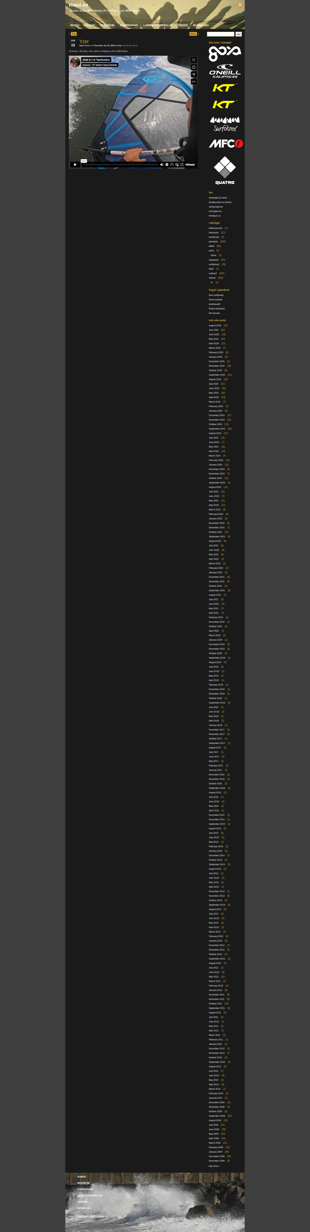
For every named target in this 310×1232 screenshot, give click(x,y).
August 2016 (215, 792)
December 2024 (217, 415)
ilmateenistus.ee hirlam (220, 202)
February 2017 (216, 765)
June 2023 (214, 496)
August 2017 (215, 747)
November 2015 (217, 819)
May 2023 (214, 500)
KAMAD (90, 25)
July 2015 (213, 833)
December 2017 (217, 729)
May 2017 (214, 761)
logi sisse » (214, 1166)
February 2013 (216, 936)
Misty (193, 34)
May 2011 (213, 1026)
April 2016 (214, 810)
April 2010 (214, 1084)
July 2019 (213, 667)
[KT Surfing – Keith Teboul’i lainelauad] (225, 111)
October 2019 (215, 653)
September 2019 (217, 658)
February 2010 (216, 1093)
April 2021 (214, 613)
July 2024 (213, 438)
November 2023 (217, 473)
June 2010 (214, 1075)
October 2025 (215, 370)
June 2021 (214, 604)
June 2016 (214, 801)
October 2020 (215, 626)
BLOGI (75, 25)
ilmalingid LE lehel (218, 198)
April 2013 (214, 927)
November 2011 (216, 999)
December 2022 (217, 523)
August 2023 (215, 487)
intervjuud (214, 232)
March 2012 (214, 981)
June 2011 (214, 1021)
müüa (213, 255)
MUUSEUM (107, 25)
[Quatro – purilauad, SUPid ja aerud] (225, 185)
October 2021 (215, 586)
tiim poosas (214, 313)
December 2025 (217, 361)
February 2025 (216, 406)
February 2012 (216, 985)
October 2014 (215, 860)
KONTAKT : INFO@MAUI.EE (93, 1216)
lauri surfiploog (216, 295)
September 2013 (217, 905)
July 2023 (213, 491)
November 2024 (217, 420)
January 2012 (215, 990)
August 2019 (215, 662)
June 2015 (214, 837)
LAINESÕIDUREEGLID (157, 25)
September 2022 (217, 536)
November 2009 (217, 1107)
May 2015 (214, 842)
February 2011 (216, 1039)
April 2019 (214, 680)
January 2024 (215, 464)
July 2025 (213, 384)
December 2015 (217, 815)
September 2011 (217, 1008)
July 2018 (213, 707)
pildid (211, 246)
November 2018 (217, 694)
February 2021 (216, 617)
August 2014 (215, 869)
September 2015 (217, 824)
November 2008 (217, 1161)
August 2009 (215, 1120)
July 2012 (213, 967)
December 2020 (217, 622)
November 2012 (217, 950)
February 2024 (216, 460)
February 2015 (216, 846)
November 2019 (217, 649)
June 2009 (214, 1129)
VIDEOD (182, 25)
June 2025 (214, 388)
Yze (74, 34)
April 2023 (214, 505)
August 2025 (215, 379)
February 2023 (216, 514)
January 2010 (215, 1098)
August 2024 (215, 433)
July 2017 (213, 752)
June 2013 (214, 918)
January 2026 (215, 357)
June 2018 (214, 711)
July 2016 (213, 797)
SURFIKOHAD (129, 25)
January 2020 (215, 640)
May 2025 (214, 393)
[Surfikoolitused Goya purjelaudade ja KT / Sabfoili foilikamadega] (225, 133)
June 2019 (214, 671)
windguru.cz (215, 215)
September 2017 (217, 743)
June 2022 (214, 550)
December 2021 (217, 577)
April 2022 (214, 559)
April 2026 (214, 343)
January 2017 (215, 770)
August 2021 (215, 595)
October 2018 (215, 698)
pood (211, 250)
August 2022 (215, 541)
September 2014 (217, 864)
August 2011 (215, 1012)
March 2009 (214, 1143)
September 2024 (217, 429)
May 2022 (214, 554)
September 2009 (217, 1116)
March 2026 (214, 348)
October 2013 (215, 900)
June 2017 (214, 756)
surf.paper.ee (215, 211)
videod (134, 45)
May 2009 (214, 1134)
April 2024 (214, 451)
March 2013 (214, 932)
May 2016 (214, 806)
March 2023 (214, 509)
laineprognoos (216, 207)
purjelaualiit (214, 304)
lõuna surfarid (215, 299)
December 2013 (217, 891)
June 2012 (214, 972)
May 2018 (214, 716)
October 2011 (215, 1003)
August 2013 (215, 909)
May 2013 (214, 923)
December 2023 (217, 469)
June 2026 (214, 334)
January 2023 (215, 518)
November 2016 (217, 779)
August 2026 (215, 325)
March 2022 (214, 563)
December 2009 (217, 1102)
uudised (213, 273)
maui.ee (78, 5)
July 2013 (213, 914)
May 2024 (214, 447)
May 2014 (214, 882)
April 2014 (214, 887)
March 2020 (214, 635)
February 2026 (216, 352)
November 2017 (217, 734)
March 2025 (214, 402)
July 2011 (213, 1017)
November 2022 (217, 527)
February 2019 (216, 685)
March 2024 (214, 455)
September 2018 (217, 703)
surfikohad (214, 264)
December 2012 (217, 945)
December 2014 (217, 855)
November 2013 (217, 896)
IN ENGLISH (201, 25)
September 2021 (217, 590)
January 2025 (215, 411)
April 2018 (214, 720)
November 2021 (217, 581)
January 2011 (215, 1044)
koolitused (214, 237)
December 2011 (216, 994)
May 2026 (214, 339)
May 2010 (214, 1080)
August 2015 (215, 828)
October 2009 (215, 1111)
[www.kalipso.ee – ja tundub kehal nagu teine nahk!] (225, 77)
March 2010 (214, 1089)
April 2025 (214, 397)
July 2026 (213, 330)
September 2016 (217, 788)
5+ (212, 282)
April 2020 (214, 631)
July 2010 (213, 1071)
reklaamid (214, 260)
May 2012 (214, 976)
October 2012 (215, 954)
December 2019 (217, 644)
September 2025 (217, 375)
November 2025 (217, 366)
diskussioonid (215, 228)
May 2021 (214, 608)
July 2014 (213, 873)
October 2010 (215, 1057)
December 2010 (217, 1048)
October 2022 (215, 532)
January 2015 (215, 851)
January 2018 (215, 725)
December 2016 (217, 774)
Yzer (84, 41)
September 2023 (217, 482)
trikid (211, 269)
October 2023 (215, 478)
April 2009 (214, 1138)
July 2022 (213, 545)
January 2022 (215, 572)
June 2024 (214, 442)
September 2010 (217, 1062)
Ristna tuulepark (217, 308)
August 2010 (215, 1066)
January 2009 (215, 1152)
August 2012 (215, 963)
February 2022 (216, 568)
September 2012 (217, 959)
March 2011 (214, 1035)
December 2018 (217, 689)
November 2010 (217, 1053)
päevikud (127, 45)
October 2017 (215, 738)
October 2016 (215, 783)
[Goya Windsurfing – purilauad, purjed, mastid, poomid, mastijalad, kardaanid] (225, 61)
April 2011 (214, 1030)
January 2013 (215, 941)
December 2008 (217, 1156)
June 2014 (214, 878)
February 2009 (216, 1147)
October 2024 (215, 424)
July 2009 (213, 1125)
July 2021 (213, 599)
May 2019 (214, 676)
